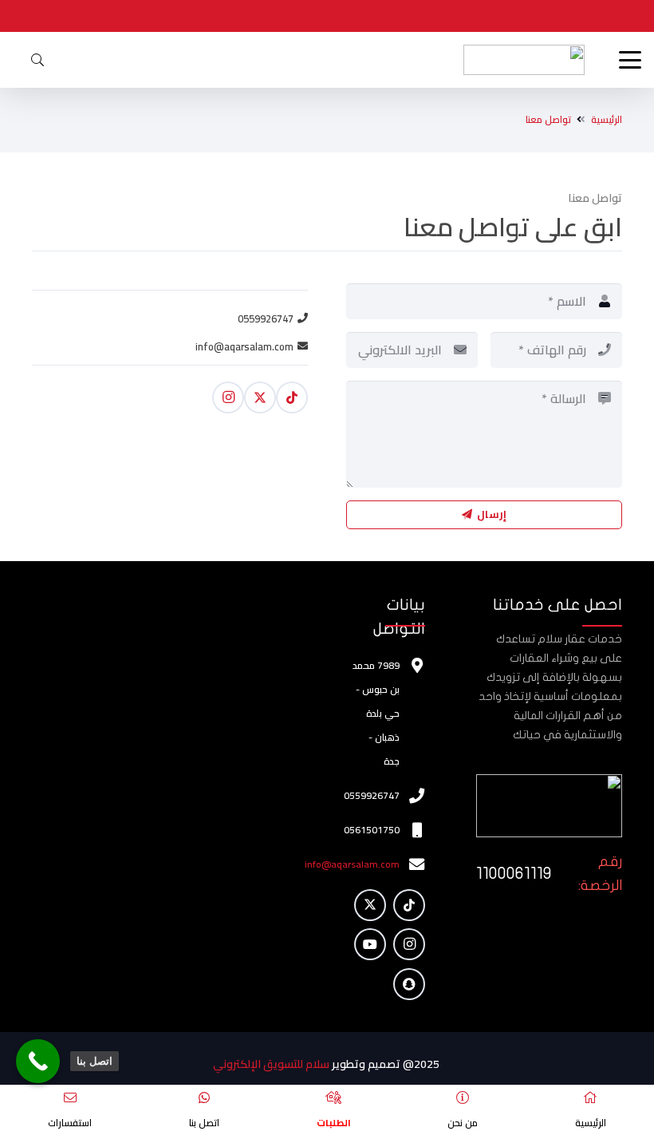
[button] (627, 60)
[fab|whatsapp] (204, 1097)
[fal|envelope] (70, 1097)
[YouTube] (370, 944)
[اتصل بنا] (38, 1061)
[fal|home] (590, 1097)
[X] (260, 397)
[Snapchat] (409, 984)
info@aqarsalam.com (352, 864)
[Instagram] (228, 397)
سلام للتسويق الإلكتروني (272, 1064)
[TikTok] (292, 397)
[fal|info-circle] (462, 1097)
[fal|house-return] (333, 1097)
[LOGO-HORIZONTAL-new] (524, 60)
